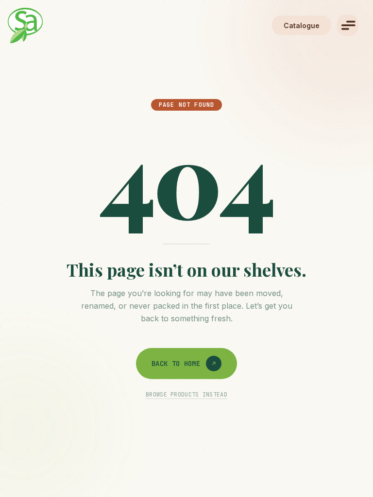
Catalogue (302, 25)
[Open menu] (347, 25)
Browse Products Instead (186, 394)
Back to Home (176, 363)
